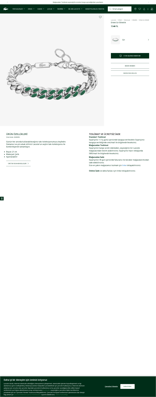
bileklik (134, 20)
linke (124, 165)
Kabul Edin (127, 386)
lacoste (113, 20)
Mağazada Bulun (130, 73)
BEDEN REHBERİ (130, 66)
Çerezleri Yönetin (111, 386)
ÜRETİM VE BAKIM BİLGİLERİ (17, 164)
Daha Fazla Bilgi (62, 395)
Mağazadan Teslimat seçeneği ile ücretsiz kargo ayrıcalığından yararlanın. (78, 2)
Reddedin (46, 390)
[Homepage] (5, 8)
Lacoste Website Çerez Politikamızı (27, 395)
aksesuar (127, 20)
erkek (120, 20)
